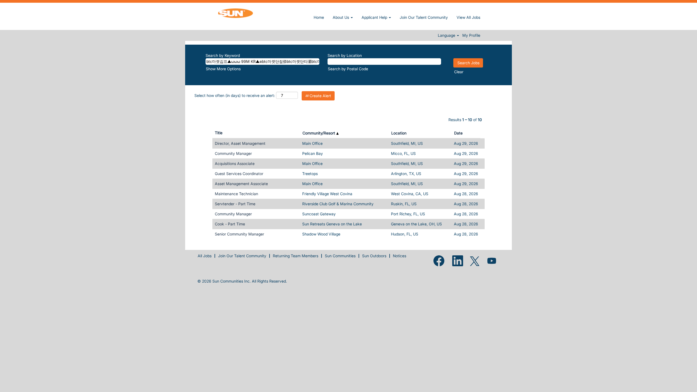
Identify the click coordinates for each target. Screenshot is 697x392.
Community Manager (233, 153)
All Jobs (205, 255)
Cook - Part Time (230, 224)
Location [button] (398, 133)
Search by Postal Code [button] (348, 68)
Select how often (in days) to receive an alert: (234, 95)
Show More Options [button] (223, 68)
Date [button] (458, 133)
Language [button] (447, 35)
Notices (399, 255)
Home (319, 17)
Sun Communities (340, 255)
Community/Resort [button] (319, 133)
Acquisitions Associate (235, 163)
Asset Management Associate (241, 183)
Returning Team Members (295, 255)
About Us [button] (341, 17)
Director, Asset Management (240, 143)
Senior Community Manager (239, 234)
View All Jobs (468, 17)
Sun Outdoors (374, 255)
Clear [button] (458, 71)
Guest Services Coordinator (239, 173)
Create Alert (319, 95)
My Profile (471, 35)
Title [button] (218, 132)
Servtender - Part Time (235, 203)
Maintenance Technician (236, 193)
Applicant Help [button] (375, 17)
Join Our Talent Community (424, 17)
